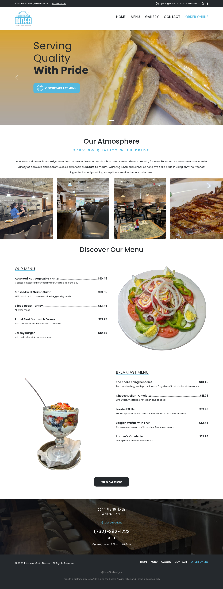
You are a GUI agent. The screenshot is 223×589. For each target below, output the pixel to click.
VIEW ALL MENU (111, 482)
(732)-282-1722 (111, 531)
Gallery (152, 16)
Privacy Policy (124, 579)
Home (121, 16)
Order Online (196, 16)
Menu (135, 16)
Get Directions (113, 522)
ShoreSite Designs (112, 572)
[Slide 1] (111, 120)
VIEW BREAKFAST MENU (60, 88)
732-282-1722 (59, 3)
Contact (172, 16)
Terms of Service (144, 579)
